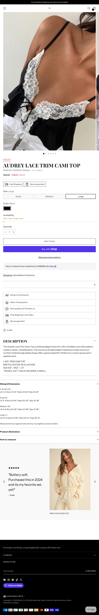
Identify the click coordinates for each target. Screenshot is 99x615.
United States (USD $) (14, 596)
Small (18, 196)
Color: (9, 203)
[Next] (75, 2)
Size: (8, 191)
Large (81, 196)
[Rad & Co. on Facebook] (4, 580)
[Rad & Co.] (49, 8)
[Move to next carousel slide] (94, 481)
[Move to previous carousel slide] (4, 481)
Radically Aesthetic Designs (16, 170)
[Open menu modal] (4, 8)
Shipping (7, 275)
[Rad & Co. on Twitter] (21, 580)
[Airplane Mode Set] (70, 479)
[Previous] (24, 2)
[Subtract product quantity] (5, 232)
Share (9, 330)
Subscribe (91, 571)
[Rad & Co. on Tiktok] (17, 580)
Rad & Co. (21, 600)
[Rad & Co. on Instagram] (8, 580)
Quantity (7, 226)
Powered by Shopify (11, 603)
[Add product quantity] (13, 232)
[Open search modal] (89, 8)
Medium (49, 196)
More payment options (49, 257)
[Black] (7, 208)
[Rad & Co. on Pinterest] (13, 580)
